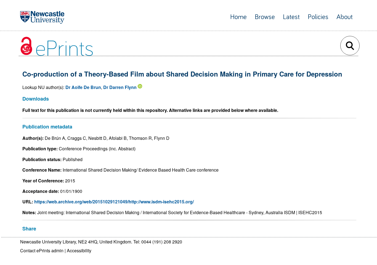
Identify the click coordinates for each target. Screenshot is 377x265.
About (344, 17)
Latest (291, 17)
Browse (265, 17)
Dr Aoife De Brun (83, 87)
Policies (318, 17)
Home (238, 17)
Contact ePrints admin (41, 250)
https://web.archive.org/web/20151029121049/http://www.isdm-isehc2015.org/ (114, 201)
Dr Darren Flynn (120, 87)
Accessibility (79, 250)
